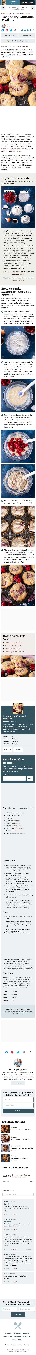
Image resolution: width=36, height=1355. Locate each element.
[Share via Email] (14, 30)
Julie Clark (9, 25)
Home (3, 13)
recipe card (15, 272)
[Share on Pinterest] (6, 30)
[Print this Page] (24, 1052)
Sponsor (26, 1344)
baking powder (19, 828)
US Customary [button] (23, 808)
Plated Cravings (18, 280)
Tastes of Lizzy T (18, 8)
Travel (19, 1344)
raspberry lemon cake (13, 648)
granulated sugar (15, 820)
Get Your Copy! (27, 2)
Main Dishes (17, 1333)
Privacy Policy (23, 1351)
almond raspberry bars (13, 645)
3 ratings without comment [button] (21, 1176)
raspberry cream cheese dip (15, 652)
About (6, 1344)
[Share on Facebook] (2, 30)
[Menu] (3, 8)
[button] (22, 30)
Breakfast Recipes (18, 13)
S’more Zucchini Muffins (21, 1139)
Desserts (26, 1333)
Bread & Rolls (7, 1336)
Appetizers (17, 1336)
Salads (14, 1340)
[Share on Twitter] (10, 30)
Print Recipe (7, 749)
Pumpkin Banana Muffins (21, 1130)
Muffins (28, 13)
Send (30, 778)
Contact (13, 1344)
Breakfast (8, 1333)
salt (15, 831)
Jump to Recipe (9, 35)
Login (31, 1181)
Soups (20, 1340)
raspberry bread (7, 149)
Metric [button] (31, 808)
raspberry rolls (19, 149)
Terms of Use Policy (22, 46)
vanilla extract (16, 823)
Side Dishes (26, 1336)
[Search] (33, 8)
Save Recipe (27, 35)
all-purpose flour (16, 825)
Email (6, 775)
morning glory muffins (13, 642)
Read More (18, 1083)
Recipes (9, 13)
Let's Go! (18, 1111)
